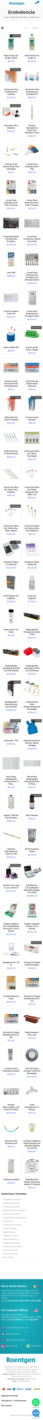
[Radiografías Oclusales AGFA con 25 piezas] (32, 652)
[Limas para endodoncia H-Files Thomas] (32, 187)
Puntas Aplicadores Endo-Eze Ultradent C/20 (32, 129)
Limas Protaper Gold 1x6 (11, 312)
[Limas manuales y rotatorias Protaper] (11, 223)
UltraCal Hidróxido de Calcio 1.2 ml (11, 851)
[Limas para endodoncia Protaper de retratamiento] (32, 259)
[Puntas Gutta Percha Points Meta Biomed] (11, 368)
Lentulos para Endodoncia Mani (11, 1069)
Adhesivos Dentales (11, 1203)
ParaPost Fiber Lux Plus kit (11, 563)
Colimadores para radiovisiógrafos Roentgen (32, 705)
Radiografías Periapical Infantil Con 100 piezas (11, 668)
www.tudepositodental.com (17, 1328)
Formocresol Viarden (32, 418)
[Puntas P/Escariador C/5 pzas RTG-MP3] (11, 1091)
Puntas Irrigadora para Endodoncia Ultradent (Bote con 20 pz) (31, 1144)
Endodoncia (8, 1221)
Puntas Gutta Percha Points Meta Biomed (11, 383)
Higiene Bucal (9, 1232)
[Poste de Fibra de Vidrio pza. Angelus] (11, 474)
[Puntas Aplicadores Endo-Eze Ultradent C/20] (32, 112)
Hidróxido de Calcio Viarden (11, 418)
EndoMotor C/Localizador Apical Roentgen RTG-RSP (32, 889)
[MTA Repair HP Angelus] (11, 582)
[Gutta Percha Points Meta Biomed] (32, 368)
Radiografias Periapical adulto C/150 (32, 632)
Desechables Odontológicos (15, 1218)
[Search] (31, 3)
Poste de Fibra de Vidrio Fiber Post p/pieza (32, 528)
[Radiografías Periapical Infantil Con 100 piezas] (11, 652)
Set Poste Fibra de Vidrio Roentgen (32, 453)
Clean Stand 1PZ (11, 347)
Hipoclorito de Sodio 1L (32, 56)
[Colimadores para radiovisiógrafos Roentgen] (32, 688)
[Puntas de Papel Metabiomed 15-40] (32, 983)
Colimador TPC (11, 740)
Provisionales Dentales (12, 1246)
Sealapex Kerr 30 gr (11, 963)
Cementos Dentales (11, 1214)
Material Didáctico (10, 1239)
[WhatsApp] (36, 1403)
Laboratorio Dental (11, 1236)
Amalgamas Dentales (12, 1199)
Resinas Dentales (10, 1250)
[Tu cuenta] (40, 3)
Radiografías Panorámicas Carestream (11, 704)
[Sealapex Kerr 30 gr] (11, 949)
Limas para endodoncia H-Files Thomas (32, 202)
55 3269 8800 (35, 1346)
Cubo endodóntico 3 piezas (32, 1107)
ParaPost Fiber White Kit (32, 563)
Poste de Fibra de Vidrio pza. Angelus (11, 489)
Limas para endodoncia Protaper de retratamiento (32, 276)
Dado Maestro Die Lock (32, 1033)
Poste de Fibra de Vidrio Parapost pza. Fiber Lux (32, 491)
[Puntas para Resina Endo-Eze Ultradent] (11, 151)
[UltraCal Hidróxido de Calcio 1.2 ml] (11, 835)
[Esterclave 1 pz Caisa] (11, 616)
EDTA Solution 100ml (32, 850)
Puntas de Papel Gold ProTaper (32, 963)
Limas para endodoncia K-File (32, 166)
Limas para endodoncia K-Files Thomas (11, 202)
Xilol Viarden (32, 815)
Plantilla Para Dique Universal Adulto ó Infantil (32, 1181)
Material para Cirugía (11, 1243)
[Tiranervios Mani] (11, 1166)
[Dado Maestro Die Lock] (32, 1019)
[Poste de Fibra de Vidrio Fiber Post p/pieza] (32, 512)
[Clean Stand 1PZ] (11, 334)
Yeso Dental (8, 1257)
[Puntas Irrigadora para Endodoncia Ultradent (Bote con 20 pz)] (32, 1127)
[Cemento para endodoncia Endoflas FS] (32, 76)
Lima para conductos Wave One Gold (32, 238)
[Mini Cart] (36, 3)
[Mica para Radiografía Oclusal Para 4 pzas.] (11, 763)
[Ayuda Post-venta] (36, 1414)
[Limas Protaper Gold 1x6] (11, 298)
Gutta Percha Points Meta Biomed (31, 383)
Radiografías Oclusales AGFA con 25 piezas (32, 668)
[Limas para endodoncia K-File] (32, 151)
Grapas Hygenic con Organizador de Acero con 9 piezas (11, 927)
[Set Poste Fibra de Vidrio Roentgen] (32, 438)
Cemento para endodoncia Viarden (11, 91)
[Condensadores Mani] (11, 983)
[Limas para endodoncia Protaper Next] (32, 298)
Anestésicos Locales (11, 1207)
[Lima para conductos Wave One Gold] (32, 223)
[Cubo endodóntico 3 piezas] (32, 1091)
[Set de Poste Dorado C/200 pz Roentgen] (32, 1055)
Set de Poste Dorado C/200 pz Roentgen (32, 1070)
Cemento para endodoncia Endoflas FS (32, 91)
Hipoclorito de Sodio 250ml (11, 56)
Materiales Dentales (14, 1193)
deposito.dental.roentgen (15, 1340)
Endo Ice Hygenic (32, 597)
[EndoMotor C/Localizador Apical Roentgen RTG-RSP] (32, 872)
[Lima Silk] (11, 259)
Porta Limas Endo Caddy (32, 348)
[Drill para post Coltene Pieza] (11, 438)
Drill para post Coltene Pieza (11, 452)
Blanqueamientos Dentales (14, 1210)
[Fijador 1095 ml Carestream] (11, 802)
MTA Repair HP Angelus (11, 597)
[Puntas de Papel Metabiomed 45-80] (11, 1019)
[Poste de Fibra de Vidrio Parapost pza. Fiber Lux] (32, 474)
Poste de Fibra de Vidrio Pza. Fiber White (11, 528)
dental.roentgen (11, 1346)
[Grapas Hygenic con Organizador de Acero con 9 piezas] (11, 910)
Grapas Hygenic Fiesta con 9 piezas (32, 926)
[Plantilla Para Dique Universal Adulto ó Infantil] (32, 1166)
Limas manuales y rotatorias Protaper (11, 238)
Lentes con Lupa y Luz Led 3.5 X (11, 886)
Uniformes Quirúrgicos (12, 1225)
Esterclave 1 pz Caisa (11, 630)
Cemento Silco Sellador (11, 126)
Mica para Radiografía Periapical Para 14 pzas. (32, 780)
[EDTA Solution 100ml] (32, 835)
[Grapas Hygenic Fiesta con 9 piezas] (32, 910)
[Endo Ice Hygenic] (32, 582)
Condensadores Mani (11, 997)
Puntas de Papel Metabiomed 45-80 (11, 1034)
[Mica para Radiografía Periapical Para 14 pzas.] (32, 763)
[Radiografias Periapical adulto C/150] (32, 616)
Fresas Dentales (9, 1228)
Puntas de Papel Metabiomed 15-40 (32, 998)
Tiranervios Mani (11, 1179)
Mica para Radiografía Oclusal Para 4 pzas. (11, 780)
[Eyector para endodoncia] (11, 1127)
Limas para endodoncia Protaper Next (32, 313)
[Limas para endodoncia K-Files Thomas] (11, 187)
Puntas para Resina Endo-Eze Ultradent (11, 166)
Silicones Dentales (10, 1254)
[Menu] (3, 3)
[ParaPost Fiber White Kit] (32, 548)
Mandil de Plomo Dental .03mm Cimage (32, 743)
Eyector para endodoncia (11, 1142)
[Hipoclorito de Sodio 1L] (32, 42)
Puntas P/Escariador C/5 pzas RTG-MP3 (11, 1107)
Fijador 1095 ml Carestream (11, 816)
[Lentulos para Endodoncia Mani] (11, 1055)
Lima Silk (11, 272)
